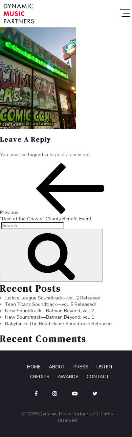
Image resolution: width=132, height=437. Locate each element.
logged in (38, 154)
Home (34, 367)
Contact (98, 376)
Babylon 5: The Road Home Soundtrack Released (58, 323)
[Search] (51, 255)
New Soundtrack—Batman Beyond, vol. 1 (49, 317)
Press (80, 367)
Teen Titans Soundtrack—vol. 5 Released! (50, 304)
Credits (39, 376)
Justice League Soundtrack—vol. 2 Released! (53, 298)
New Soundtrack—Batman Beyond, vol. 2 (49, 311)
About (57, 367)
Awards (68, 376)
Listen (104, 367)
